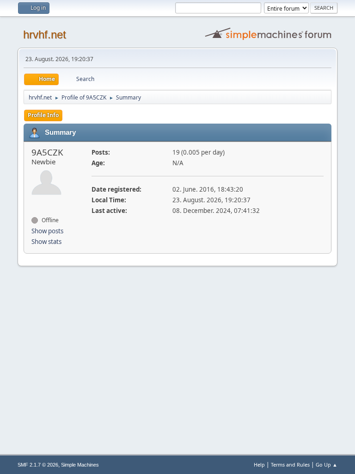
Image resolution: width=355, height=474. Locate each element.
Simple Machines (80, 465)
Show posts (47, 231)
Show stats (46, 241)
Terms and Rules (290, 464)
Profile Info (43, 115)
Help (259, 464)
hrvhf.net (44, 34)
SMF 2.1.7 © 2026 (38, 465)
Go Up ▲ (326, 464)
